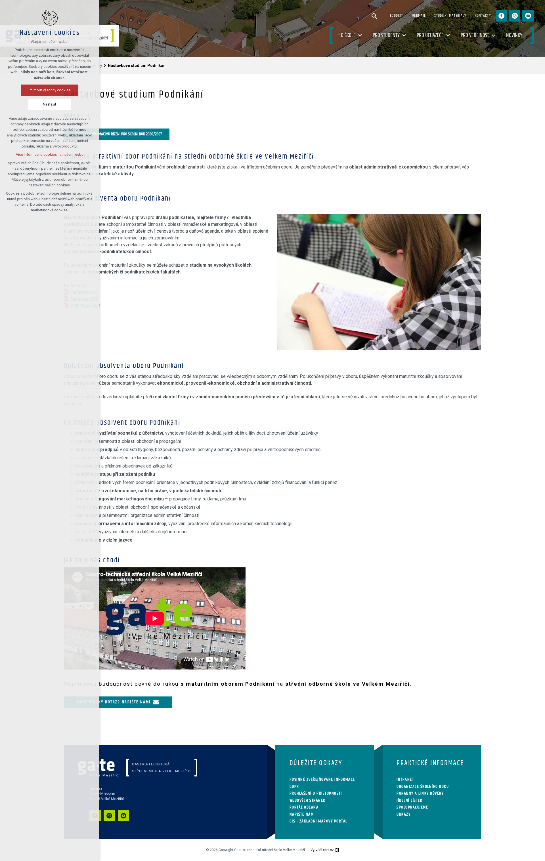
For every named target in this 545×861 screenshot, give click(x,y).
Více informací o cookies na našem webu (49, 154)
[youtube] (528, 16)
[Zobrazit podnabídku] (360, 35)
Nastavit (49, 104)
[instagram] (514, 16)
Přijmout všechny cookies (50, 90)
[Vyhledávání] (374, 16)
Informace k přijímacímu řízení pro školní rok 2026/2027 (117, 134)
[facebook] (501, 16)
